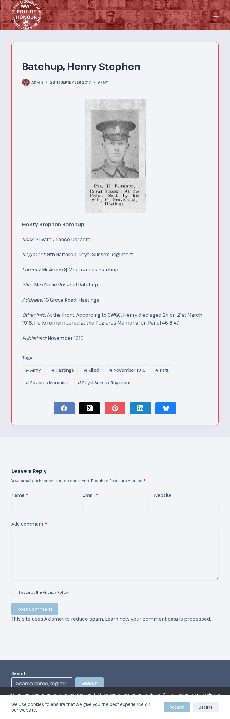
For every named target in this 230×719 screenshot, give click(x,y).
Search (19, 673)
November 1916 (127, 370)
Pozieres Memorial (118, 322)
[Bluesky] (165, 408)
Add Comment (29, 524)
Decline (206, 707)
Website (162, 495)
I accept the (43, 592)
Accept (177, 707)
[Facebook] (64, 408)
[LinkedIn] (140, 408)
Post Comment (34, 609)
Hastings (62, 370)
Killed (91, 370)
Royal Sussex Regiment (104, 382)
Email (90, 495)
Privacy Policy (55, 592)
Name (19, 495)
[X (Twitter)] (89, 408)
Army (103, 82)
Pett (162, 370)
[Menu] (216, 15)
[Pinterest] (115, 408)
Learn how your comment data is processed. (158, 619)
